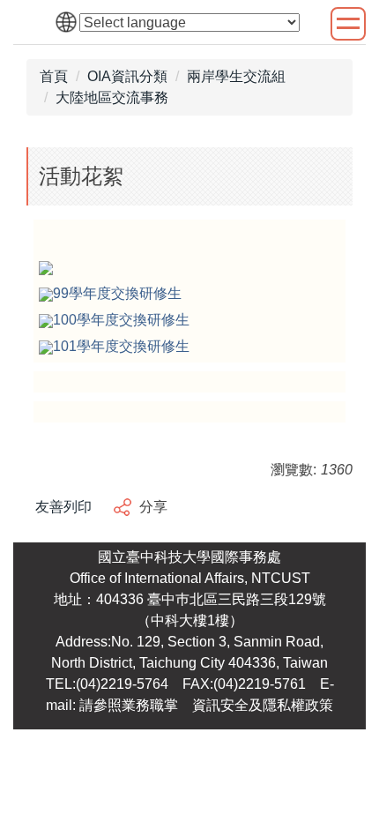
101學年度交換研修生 (121, 346)
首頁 (54, 76)
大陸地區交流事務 (112, 97)
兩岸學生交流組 (236, 76)
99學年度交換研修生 (117, 293)
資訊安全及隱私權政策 (262, 705)
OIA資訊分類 (127, 76)
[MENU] (348, 24)
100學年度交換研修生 (121, 319)
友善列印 (63, 506)
